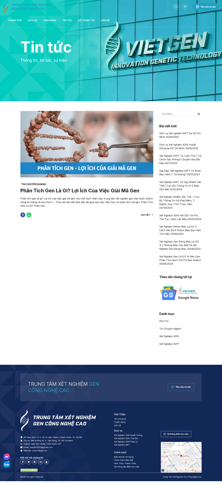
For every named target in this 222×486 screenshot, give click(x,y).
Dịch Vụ (163, 320)
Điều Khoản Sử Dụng (124, 457)
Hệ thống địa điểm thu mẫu (126, 466)
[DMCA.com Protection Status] (29, 471)
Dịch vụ (32, 20)
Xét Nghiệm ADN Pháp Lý (126, 441)
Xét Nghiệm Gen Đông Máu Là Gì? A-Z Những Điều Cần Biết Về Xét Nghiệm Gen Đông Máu (179, 245)
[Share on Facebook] (22, 214)
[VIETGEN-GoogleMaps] (181, 457)
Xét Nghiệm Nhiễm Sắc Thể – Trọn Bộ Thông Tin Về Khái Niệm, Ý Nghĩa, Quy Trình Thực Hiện (179, 200)
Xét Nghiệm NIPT (169, 343)
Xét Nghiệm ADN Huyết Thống (128, 435)
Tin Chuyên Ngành (33, 184)
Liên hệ (105, 20)
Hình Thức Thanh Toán (125, 463)
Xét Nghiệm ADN (169, 336)
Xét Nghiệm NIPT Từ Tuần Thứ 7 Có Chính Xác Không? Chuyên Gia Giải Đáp (180, 159)
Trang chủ (15, 20)
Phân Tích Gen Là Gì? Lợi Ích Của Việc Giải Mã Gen (79, 191)
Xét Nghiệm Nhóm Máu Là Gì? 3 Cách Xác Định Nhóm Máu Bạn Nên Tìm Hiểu (180, 230)
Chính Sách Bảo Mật (123, 460)
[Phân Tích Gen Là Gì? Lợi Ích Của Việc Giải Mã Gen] (86, 144)
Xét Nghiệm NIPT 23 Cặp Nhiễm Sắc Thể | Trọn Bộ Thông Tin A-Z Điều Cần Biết (180, 186)
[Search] (176, 6)
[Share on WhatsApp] (28, 214)
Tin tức (67, 20)
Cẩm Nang (49, 20)
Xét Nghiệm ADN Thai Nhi (126, 438)
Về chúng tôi (86, 20)
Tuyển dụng (119, 422)
